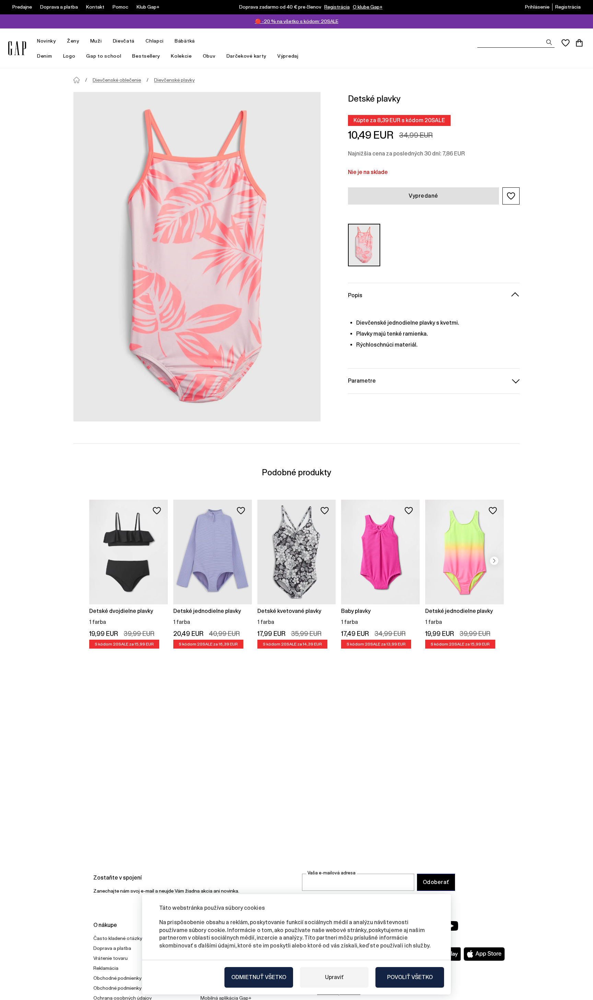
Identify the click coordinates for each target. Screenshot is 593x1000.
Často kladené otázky (117, 938)
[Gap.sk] (17, 48)
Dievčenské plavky (174, 80)
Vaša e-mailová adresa (331, 872)
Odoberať (436, 882)
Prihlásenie (537, 7)
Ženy (73, 41)
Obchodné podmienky (117, 978)
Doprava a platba (59, 7)
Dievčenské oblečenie (117, 80)
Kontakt (95, 7)
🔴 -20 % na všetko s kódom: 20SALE (296, 21)
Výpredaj (288, 56)
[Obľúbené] (565, 43)
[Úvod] (76, 80)
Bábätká (185, 41)
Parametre (362, 380)
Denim (44, 56)
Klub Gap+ (148, 7)
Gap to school (103, 56)
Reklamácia (105, 968)
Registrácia (337, 7)
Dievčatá (124, 41)
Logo (69, 56)
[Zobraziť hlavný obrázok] (197, 256)
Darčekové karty (246, 56)
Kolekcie (181, 56)
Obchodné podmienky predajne (127, 988)
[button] (511, 196)
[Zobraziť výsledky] (549, 42)
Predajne (22, 7)
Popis (355, 295)
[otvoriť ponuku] (59, 41)
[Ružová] (364, 245)
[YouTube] (451, 926)
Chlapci (155, 41)
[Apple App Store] (484, 954)
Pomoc (120, 7)
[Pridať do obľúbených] (156, 510)
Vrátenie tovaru (110, 958)
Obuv (209, 56)
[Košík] (579, 43)
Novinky (46, 41)
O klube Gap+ (368, 7)
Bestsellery (146, 56)
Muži (96, 41)
